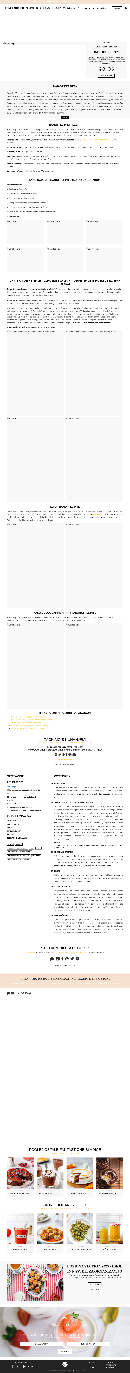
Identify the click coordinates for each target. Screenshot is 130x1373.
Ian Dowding (97, 514)
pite (31, 848)
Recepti (30, 8)
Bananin (15, 717)
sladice (18, 844)
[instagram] (74, 8)
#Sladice (106, 43)
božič (38, 848)
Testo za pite (12, 787)
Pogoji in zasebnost (111, 1364)
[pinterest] (82, 8)
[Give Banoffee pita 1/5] (58, 759)
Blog (38, 8)
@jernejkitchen (43, 952)
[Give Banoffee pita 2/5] (61, 759)
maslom (42, 717)
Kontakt (56, 8)
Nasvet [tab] (57, 842)
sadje (10, 844)
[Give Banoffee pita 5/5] (71, 759)
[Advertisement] (65, 27)
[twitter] (89, 8)
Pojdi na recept (106, 75)
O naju (46, 8)
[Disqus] (65, 1026)
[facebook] (78, 8)
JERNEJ (14, 8)
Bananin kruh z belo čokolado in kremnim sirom (32, 720)
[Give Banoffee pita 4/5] (68, 759)
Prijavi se (65, 1351)
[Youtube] (86, 8)
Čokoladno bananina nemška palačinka (28, 729)
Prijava (117, 8)
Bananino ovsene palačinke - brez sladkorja (30, 726)
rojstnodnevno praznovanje (18, 856)
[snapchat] (93, 8)
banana (27, 859)
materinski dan (25, 852)
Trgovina (68, 8)
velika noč (36, 856)
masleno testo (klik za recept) (94, 140)
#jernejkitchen (96, 952)
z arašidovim (32, 717)
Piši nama (110, 1367)
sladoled (23, 717)
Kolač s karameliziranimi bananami (26, 723)
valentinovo (12, 852)
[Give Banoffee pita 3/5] (65, 759)
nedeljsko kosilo (14, 859)
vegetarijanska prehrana (17, 848)
